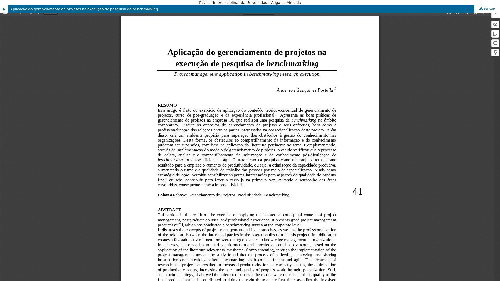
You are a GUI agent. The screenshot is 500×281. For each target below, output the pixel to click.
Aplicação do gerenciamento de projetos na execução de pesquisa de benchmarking (84, 9)
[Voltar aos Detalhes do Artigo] (4, 9)
